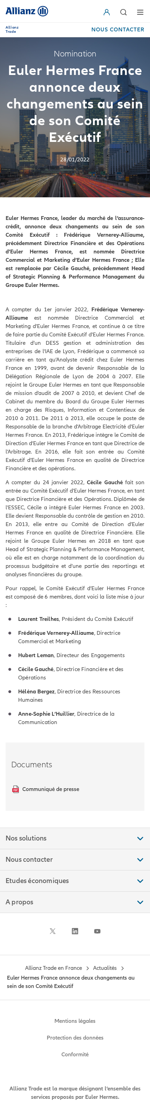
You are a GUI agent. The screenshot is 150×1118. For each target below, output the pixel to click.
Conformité (75, 1054)
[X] (52, 931)
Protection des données (75, 1037)
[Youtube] (97, 931)
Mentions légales (75, 1021)
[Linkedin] (75, 931)
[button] (108, 12)
